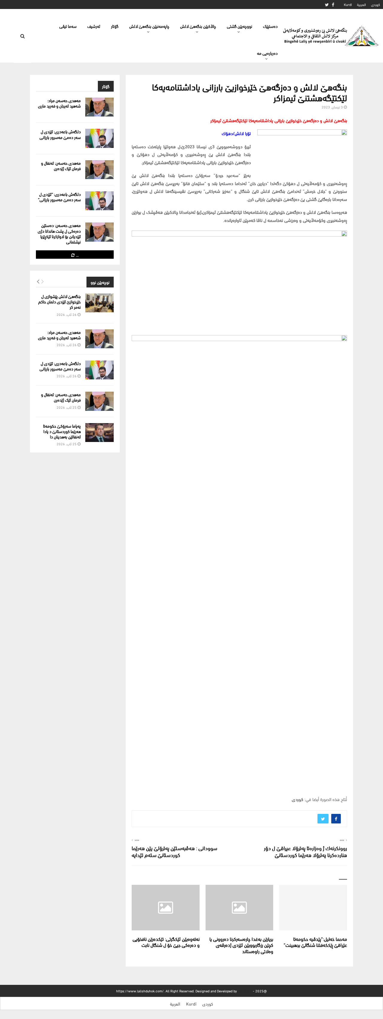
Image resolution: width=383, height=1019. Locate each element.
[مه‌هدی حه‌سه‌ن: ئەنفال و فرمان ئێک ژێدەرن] (99, 169)
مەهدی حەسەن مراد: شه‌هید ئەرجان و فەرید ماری (59, 103)
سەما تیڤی (68, 26)
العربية (361, 4)
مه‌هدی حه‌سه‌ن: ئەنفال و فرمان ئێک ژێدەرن (61, 165)
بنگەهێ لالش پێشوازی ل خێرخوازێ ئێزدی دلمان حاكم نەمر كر (59, 301)
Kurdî (348, 4)
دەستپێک (270, 26)
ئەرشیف (93, 26)
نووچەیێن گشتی (239, 26)
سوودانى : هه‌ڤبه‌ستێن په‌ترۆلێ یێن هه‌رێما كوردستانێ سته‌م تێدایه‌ (174, 851)
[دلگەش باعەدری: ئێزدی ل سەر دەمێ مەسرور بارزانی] (99, 138)
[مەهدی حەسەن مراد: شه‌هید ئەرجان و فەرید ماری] (99, 107)
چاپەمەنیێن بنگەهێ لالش (149, 26)
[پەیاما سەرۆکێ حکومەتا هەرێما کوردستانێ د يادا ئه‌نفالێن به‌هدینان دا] (99, 432)
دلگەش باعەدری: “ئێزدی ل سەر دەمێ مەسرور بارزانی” (59, 196)
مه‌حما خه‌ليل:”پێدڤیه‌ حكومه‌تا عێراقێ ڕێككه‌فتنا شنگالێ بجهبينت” (315, 941)
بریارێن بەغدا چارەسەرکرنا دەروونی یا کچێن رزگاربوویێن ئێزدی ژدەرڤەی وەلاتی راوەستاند (241, 945)
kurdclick (245, 990)
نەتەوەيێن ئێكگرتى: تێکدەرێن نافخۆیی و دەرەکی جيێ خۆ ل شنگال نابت (166, 941)
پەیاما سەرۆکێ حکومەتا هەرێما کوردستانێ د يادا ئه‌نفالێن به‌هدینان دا (62, 431)
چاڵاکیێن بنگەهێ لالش (198, 26)
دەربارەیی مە (267, 53)
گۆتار (114, 26)
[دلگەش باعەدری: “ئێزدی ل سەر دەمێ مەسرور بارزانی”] (99, 200)
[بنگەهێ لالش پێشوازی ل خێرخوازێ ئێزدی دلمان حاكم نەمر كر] (99, 302)
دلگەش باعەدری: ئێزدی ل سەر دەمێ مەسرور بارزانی (60, 134)
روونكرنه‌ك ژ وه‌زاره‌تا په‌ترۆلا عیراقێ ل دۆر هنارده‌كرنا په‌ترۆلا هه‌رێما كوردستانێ (305, 851)
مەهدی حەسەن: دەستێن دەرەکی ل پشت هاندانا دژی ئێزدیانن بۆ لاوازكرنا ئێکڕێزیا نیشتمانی (59, 233)
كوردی (375, 4)
